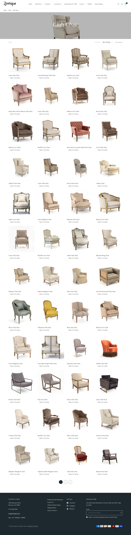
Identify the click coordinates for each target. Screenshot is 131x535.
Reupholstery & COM (71, 4)
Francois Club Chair (102, 435)
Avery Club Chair (101, 399)
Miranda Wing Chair (102, 255)
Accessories (57, 4)
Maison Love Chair (73, 111)
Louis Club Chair (14, 75)
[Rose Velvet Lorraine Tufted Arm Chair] (80, 131)
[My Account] (122, 4)
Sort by (97, 42)
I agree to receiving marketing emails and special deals (102, 517)
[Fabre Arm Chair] (80, 275)
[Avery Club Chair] (109, 383)
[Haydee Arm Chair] (109, 455)
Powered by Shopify (33, 526)
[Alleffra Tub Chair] (109, 347)
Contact (81, 4)
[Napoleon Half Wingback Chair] (51, 455)
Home (30, 4)
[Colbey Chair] (109, 167)
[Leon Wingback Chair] (51, 203)
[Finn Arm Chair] (51, 383)
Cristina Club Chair (15, 435)
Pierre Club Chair (14, 327)
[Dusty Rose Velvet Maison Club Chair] (22, 95)
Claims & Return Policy (54, 505)
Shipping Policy (51, 507)
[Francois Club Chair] (109, 419)
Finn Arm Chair (42, 399)
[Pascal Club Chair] (80, 167)
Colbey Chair (100, 183)
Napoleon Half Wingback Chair (48, 471)
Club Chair (15, 10)
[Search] (118, 4)
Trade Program (99, 4)
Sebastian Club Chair (44, 327)
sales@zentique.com (14, 513)
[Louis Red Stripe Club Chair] (51, 59)
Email (87, 509)
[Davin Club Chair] (80, 383)
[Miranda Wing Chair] (109, 239)
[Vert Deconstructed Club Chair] (109, 275)
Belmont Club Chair (73, 219)
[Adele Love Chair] (22, 203)
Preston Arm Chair (14, 399)
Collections (38, 4)
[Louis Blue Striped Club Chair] (51, 347)
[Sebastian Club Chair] (51, 311)
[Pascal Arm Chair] (109, 95)
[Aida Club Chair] (80, 455)
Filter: (10, 42)
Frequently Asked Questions (55, 499)
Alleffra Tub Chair (102, 363)
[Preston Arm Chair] (22, 383)
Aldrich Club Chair (15, 183)
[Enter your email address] (121, 513)
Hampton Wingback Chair (17, 471)
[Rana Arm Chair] (80, 311)
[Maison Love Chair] (80, 95)
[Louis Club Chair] (22, 59)
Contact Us (50, 502)
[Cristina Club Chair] (22, 419)
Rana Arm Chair (72, 327)
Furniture (47, 4)
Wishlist (90, 4)
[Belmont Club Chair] (80, 203)
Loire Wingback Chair (16, 363)
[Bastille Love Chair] (80, 59)
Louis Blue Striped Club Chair (47, 363)
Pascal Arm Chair (101, 111)
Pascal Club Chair (72, 183)
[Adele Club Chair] (80, 239)
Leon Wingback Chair (45, 219)
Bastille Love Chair (73, 75)
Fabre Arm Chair (72, 291)
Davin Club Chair (72, 399)
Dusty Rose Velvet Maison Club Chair (21, 111)
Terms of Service (52, 510)
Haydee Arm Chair (102, 471)
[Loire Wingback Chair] (22, 347)
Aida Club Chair (72, 471)
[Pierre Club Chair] (22, 311)
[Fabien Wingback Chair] (51, 275)
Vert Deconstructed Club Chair (105, 291)
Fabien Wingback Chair (45, 291)
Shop (9, 10)
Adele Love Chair (14, 219)
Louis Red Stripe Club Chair (47, 75)
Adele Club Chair (72, 255)
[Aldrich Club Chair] (22, 167)
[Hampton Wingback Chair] (22, 455)
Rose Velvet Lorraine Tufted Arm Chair (79, 147)
